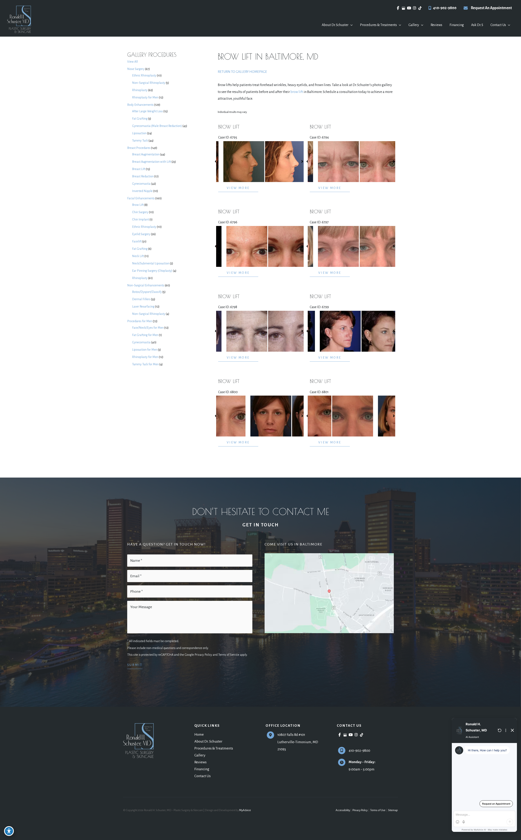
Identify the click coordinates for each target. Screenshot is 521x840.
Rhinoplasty (140, 90)
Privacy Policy (360, 810)
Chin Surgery (140, 212)
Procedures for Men (139, 321)
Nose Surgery (135, 69)
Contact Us (202, 776)
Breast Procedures (138, 147)
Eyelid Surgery (141, 234)
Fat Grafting (140, 118)
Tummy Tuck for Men (145, 364)
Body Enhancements (140, 104)
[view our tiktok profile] (420, 8)
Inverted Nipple (142, 191)
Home (199, 734)
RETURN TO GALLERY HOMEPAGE (242, 72)
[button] (350, 25)
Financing (201, 769)
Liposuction (139, 133)
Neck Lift (138, 256)
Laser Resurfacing (143, 306)
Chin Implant (140, 219)
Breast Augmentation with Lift (151, 161)
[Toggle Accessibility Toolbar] (9, 831)
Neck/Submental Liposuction (150, 263)
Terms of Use (378, 810)
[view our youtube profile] (409, 8)
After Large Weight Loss (147, 111)
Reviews (200, 762)
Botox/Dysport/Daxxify (147, 291)
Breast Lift (138, 169)
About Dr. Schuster (208, 741)
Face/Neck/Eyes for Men (148, 327)
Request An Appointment (491, 8)
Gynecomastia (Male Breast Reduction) (157, 126)
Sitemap (393, 810)
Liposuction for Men (144, 349)
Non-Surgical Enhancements (145, 285)
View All (132, 61)
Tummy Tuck (140, 140)
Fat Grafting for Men (145, 335)
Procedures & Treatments (213, 748)
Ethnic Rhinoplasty (144, 75)
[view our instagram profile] (414, 8)
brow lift (296, 92)
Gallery (199, 755)
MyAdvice (245, 810)
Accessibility (343, 810)
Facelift (137, 241)
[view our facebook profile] (398, 8)
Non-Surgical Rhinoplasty (148, 82)
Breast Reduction (143, 176)
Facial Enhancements (141, 198)
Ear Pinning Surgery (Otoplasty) (152, 270)
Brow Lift (138, 204)
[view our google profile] (403, 8)
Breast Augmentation (146, 154)
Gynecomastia (141, 183)
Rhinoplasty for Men (145, 97)
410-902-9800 (444, 8)
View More (238, 188)
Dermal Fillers (141, 299)
